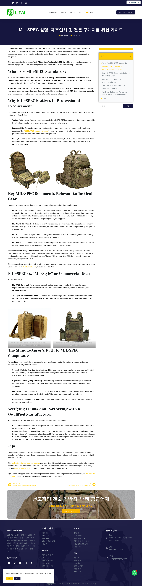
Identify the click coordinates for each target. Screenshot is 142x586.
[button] (130, 56)
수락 (9, 578)
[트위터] (14, 563)
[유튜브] (20, 563)
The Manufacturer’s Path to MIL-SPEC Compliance (114, 87)
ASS (24, 267)
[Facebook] (9, 563)
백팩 (28, 468)
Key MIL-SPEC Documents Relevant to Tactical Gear (116, 74)
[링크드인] (31, 563)
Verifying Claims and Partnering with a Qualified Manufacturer (114, 93)
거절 (17, 578)
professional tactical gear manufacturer (26, 463)
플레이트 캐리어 (20, 468)
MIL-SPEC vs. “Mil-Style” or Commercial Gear (113, 80)
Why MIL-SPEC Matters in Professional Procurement (112, 68)
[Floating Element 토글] (134, 573)
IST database (31, 267)
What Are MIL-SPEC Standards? (114, 63)
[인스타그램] (26, 563)
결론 (104, 98)
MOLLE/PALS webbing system (36, 131)
